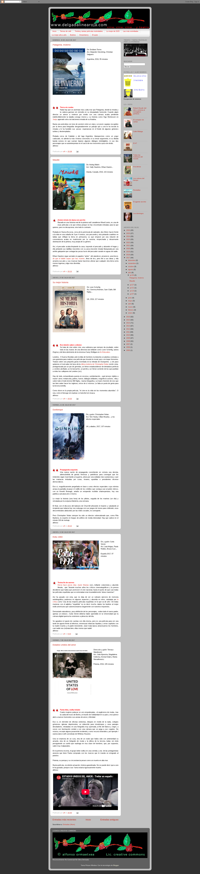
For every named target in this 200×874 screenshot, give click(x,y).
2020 (128, 248)
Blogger (116, 865)
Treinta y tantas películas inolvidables (89, 31)
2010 (128, 335)
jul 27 (132, 285)
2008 (128, 341)
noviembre (132, 263)
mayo (130, 301)
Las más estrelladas (130, 31)
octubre (131, 266)
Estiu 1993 (57, 537)
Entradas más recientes (64, 819)
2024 (128, 236)
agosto (131, 269)
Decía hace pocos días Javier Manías (73, 585)
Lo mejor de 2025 (112, 31)
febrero (131, 310)
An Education (105, 352)
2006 (128, 347)
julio (129, 272)
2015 (128, 320)
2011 (128, 332)
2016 (128, 317)
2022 (128, 242)
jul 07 (132, 294)
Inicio (54, 31)
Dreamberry (84, 35)
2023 (128, 239)
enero (130, 313)
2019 (128, 252)
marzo (130, 307)
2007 (128, 344)
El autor (95, 35)
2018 (128, 255)
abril (130, 304)
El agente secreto (139, 202)
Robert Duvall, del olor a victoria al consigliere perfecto (139, 111)
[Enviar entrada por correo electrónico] (77, 151)
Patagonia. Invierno (62, 45)
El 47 (135, 143)
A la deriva (137, 167)
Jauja (55, 119)
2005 (128, 350)
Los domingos (138, 213)
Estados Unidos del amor (64, 645)
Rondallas (137, 190)
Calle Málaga (138, 131)
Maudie (56, 160)
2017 (128, 258)
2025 (128, 233)
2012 (128, 329)
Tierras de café (65, 31)
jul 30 (132, 275)
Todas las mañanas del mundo (138, 157)
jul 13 (132, 291)
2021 (128, 245)
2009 (128, 338)
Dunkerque (58, 410)
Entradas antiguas (109, 819)
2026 (128, 230)
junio (130, 298)
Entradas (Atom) (69, 824)
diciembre (132, 260)
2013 (128, 326)
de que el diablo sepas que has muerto (68, 258)
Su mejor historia (60, 282)
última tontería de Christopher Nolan (94, 364)
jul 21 (132, 288)
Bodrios (73, 35)
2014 (128, 323)
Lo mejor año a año (59, 35)
